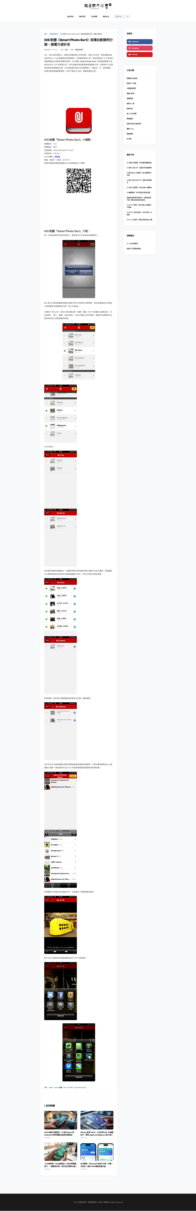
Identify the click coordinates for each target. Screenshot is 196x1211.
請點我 (57, 157)
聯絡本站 (106, 16)
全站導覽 (94, 16)
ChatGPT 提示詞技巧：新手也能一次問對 (139, 213)
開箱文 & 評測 (131, 83)
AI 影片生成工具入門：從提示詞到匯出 (139, 181)
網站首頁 (70, 16)
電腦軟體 (130, 98)
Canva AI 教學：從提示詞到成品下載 (139, 220)
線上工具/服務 (131, 114)
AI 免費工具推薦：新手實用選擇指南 (139, 163)
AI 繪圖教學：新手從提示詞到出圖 (138, 192)
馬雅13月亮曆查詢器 (134, 249)
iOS (64, 1087)
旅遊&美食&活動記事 (134, 124)
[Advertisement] (78, 90)
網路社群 (130, 109)
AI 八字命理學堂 (132, 244)
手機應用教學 (53, 34)
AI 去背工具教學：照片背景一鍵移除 (139, 187)
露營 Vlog (130, 129)
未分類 (129, 139)
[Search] (128, 17)
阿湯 (66, 49)
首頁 (45, 34)
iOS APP (70, 1087)
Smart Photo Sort (80, 1087)
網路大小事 (130, 104)
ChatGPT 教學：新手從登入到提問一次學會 (139, 206)
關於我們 (82, 16)
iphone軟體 (58, 1087)
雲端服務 (130, 119)
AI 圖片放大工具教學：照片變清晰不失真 (139, 174)
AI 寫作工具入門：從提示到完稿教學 (139, 168)
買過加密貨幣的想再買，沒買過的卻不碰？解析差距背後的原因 (139, 199)
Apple (51, 1087)
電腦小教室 (130, 93)
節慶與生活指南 (132, 78)
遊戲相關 (130, 134)
